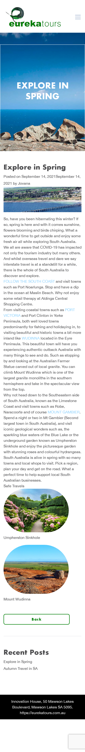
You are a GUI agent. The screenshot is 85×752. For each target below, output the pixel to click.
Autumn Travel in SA (21, 668)
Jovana (24, 183)
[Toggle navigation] (77, 17)
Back (37, 619)
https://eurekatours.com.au (42, 713)
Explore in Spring (18, 661)
